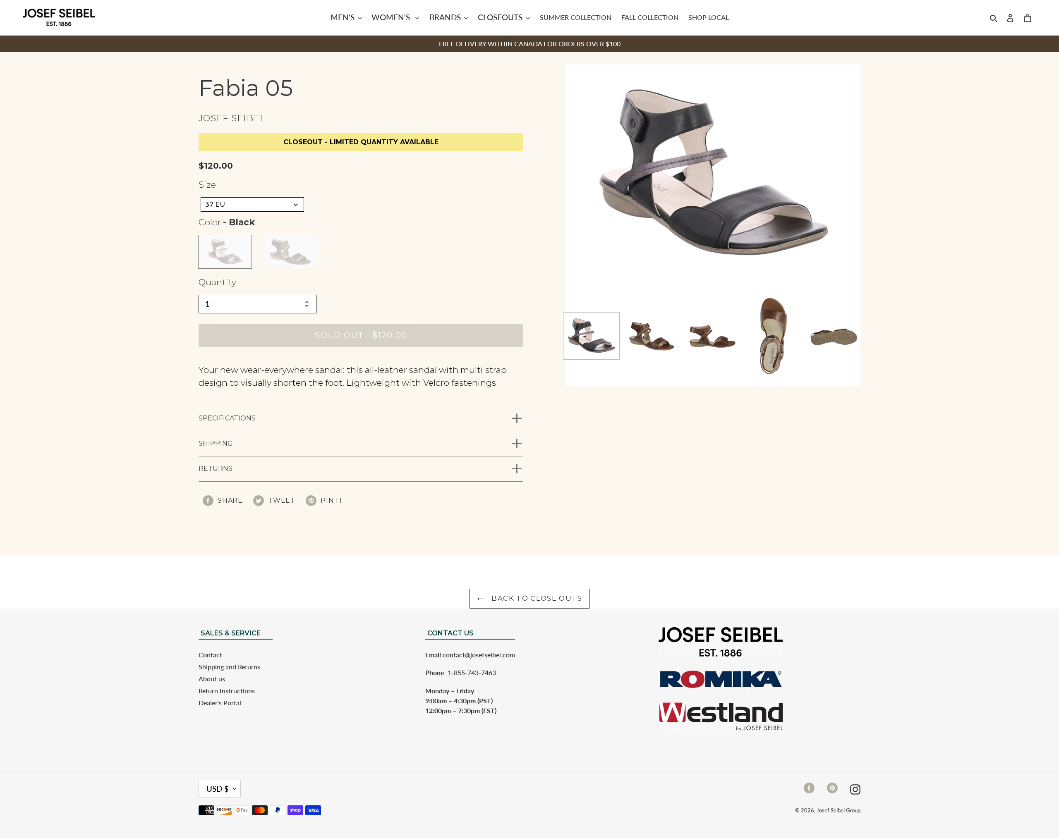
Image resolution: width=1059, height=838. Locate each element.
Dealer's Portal (220, 703)
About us (212, 679)
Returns (215, 469)
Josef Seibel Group (838, 810)
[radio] (225, 251)
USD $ (217, 788)
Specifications (227, 418)
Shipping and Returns (229, 667)
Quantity (217, 282)
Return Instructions (227, 691)
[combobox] (252, 204)
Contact (210, 655)
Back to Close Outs (535, 598)
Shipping (216, 443)
